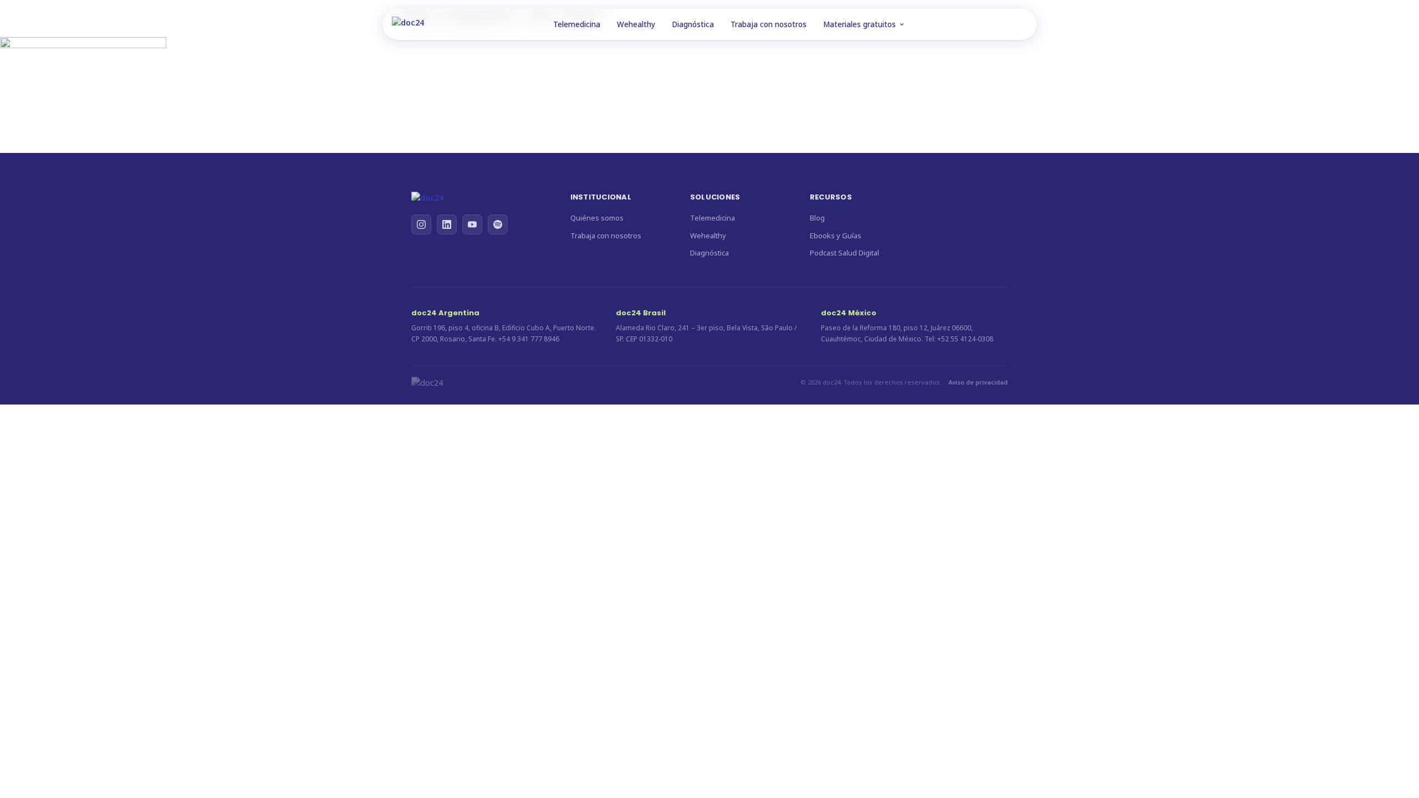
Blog (817, 218)
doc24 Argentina (445, 313)
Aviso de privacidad (978, 382)
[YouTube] (472, 224)
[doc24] (479, 198)
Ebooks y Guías (835, 236)
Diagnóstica (693, 24)
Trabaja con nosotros (769, 24)
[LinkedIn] (447, 224)
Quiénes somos (597, 218)
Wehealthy (636, 24)
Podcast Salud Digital (844, 253)
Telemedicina (576, 24)
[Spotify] (498, 224)
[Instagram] (421, 224)
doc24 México (848, 313)
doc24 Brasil (641, 313)
